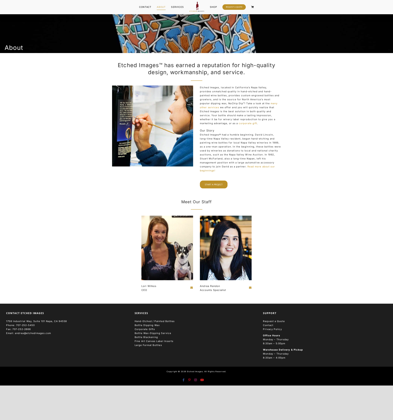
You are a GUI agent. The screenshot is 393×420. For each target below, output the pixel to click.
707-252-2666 (21, 329)
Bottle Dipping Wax (147, 325)
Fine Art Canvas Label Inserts (154, 341)
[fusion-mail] (191, 287)
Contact (268, 325)
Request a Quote (274, 321)
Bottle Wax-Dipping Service (153, 333)
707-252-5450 (25, 325)
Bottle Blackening (146, 337)
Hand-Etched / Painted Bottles (155, 321)
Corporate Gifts (145, 329)
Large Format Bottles (148, 345)
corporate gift (248, 123)
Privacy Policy (272, 329)
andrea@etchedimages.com (33, 333)
